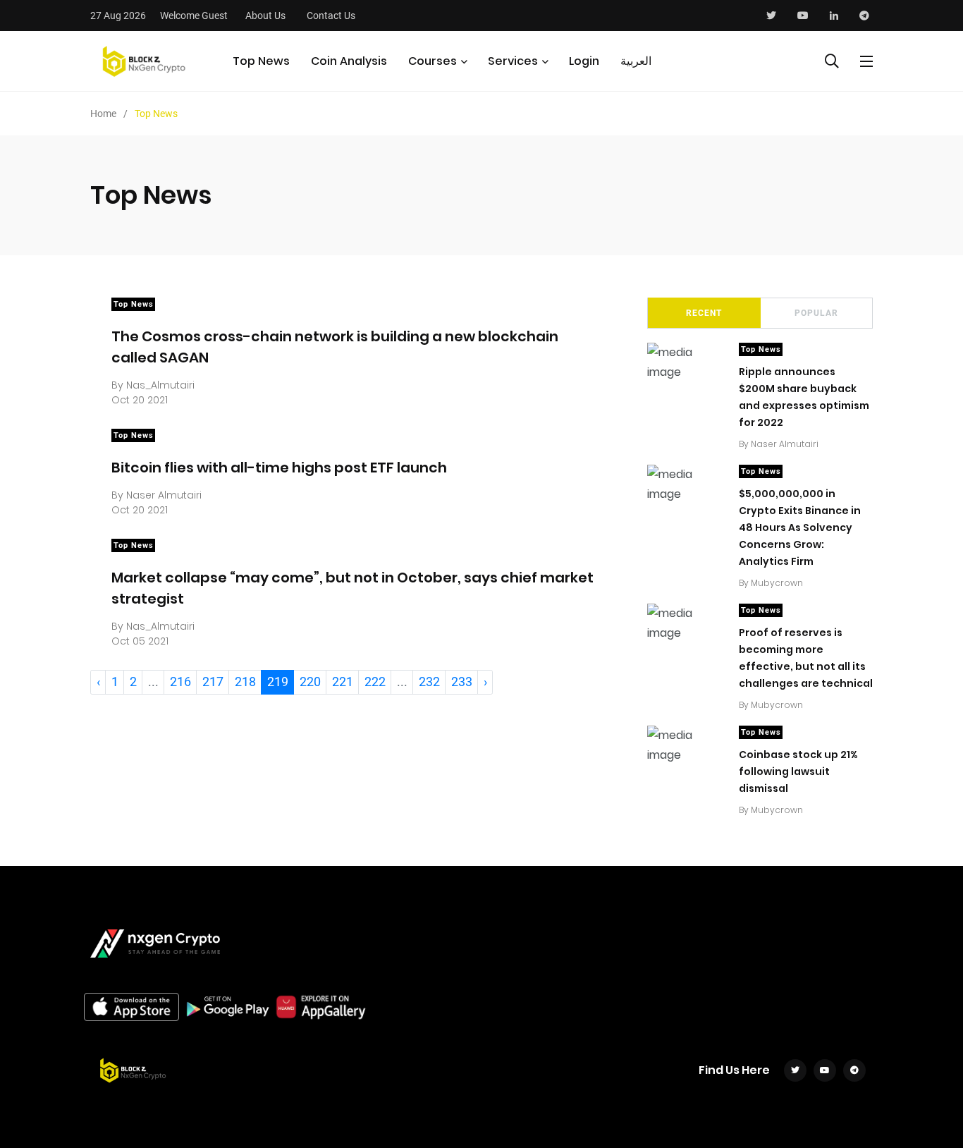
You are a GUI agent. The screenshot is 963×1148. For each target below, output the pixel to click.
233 (461, 681)
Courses (432, 61)
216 (180, 681)
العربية (635, 61)
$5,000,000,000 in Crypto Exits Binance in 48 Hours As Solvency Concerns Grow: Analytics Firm (800, 527)
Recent (704, 313)
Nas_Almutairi (160, 385)
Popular (816, 313)
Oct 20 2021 (139, 400)
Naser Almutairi (164, 495)
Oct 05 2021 (139, 641)
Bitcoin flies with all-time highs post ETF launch (279, 467)
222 (375, 681)
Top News (261, 61)
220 (310, 681)
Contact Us (331, 15)
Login (584, 61)
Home (103, 113)
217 (212, 681)
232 (429, 681)
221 (342, 681)
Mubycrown (777, 583)
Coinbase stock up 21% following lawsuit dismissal (798, 771)
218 (245, 681)
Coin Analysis (349, 61)
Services (513, 61)
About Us (265, 15)
